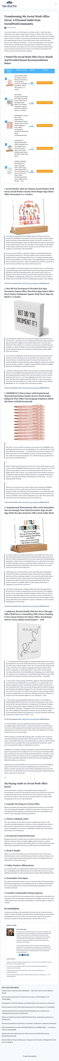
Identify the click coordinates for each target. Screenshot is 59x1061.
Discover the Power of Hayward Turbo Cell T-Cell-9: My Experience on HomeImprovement (25, 971)
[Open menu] (55, 4)
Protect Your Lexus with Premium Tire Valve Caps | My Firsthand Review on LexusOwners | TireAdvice (26, 967)
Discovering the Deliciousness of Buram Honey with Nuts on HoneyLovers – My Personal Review (28, 975)
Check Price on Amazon (44, 82)
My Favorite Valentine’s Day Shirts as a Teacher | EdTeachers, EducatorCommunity (29, 1023)
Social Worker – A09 (34, 620)
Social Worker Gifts (15, 189)
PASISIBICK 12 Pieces (16, 393)
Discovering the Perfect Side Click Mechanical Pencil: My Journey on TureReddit (28, 1007)
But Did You (11, 288)
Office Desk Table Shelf (43, 513)
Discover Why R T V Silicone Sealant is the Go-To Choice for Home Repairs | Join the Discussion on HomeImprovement (29, 962)
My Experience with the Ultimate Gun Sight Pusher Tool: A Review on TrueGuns (28, 1003)
